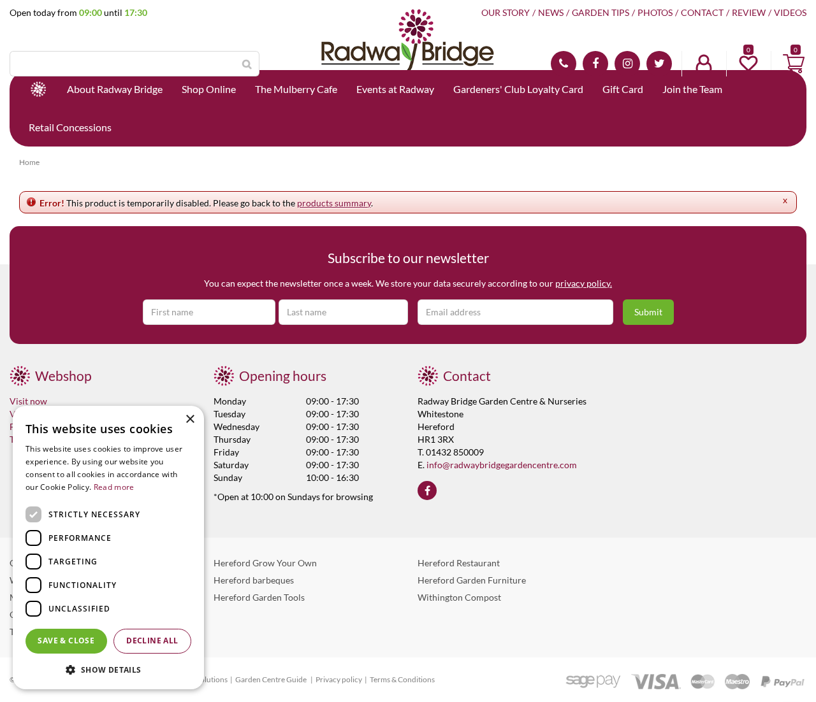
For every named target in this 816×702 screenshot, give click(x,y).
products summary (334, 202)
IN (627, 63)
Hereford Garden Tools (259, 597)
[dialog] (108, 547)
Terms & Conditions (402, 679)
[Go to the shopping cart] (793, 63)
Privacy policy (339, 679)
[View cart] (793, 63)
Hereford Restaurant (459, 562)
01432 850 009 (563, 63)
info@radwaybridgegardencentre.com (501, 464)
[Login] (704, 63)
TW (659, 63)
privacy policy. (583, 283)
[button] (108, 669)
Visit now (28, 401)
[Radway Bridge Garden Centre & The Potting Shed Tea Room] (408, 54)
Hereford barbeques (254, 580)
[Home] (38, 89)
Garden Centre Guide (271, 679)
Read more (114, 487)
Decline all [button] (152, 640)
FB (595, 63)
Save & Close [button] (66, 640)
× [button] (189, 419)
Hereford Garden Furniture (472, 580)
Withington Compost (459, 597)
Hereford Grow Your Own (265, 562)
